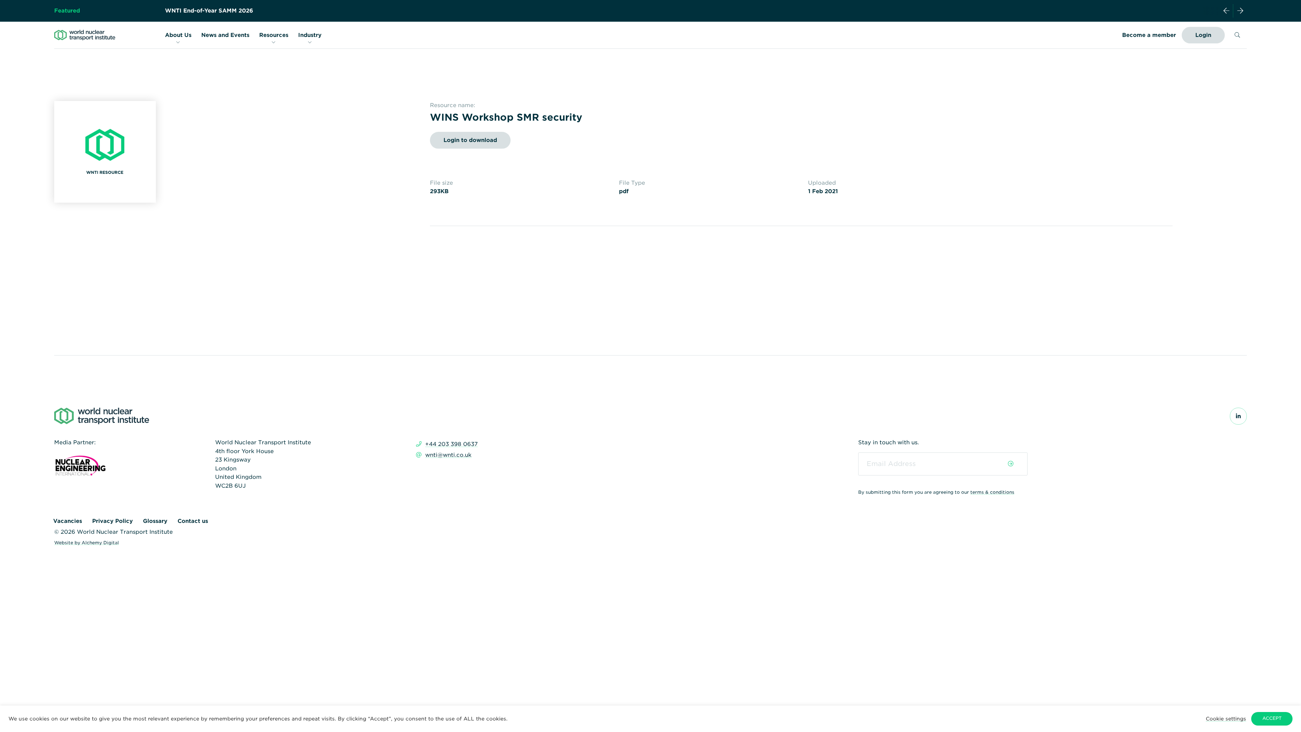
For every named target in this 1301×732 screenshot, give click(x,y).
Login (1203, 35)
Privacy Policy (112, 521)
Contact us (193, 521)
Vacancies (67, 521)
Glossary (155, 521)
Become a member (1149, 35)
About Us (178, 35)
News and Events (225, 35)
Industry (310, 35)
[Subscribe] (1011, 464)
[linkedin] (1238, 416)
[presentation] (1226, 11)
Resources (273, 35)
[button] (1226, 718)
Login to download (470, 140)
